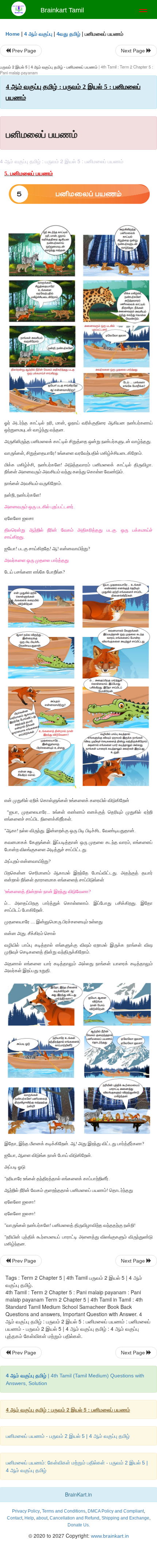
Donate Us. (79, 1525)
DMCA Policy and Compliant (116, 1511)
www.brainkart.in (109, 1536)
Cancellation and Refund (74, 1518)
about (41, 1518)
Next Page (133, 51)
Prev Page (23, 51)
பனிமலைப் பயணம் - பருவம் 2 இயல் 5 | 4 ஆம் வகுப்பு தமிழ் (68, 1436)
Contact (14, 1518)
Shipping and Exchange (125, 1518)
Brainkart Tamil (62, 10)
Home (12, 34)
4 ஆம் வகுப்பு (38, 34)
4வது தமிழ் (68, 34)
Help (29, 1518)
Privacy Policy (26, 1511)
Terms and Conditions (63, 1511)
